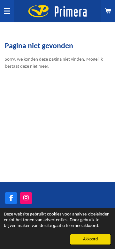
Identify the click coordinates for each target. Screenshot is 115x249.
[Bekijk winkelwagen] (108, 11)
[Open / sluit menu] (7, 11)
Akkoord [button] (90, 239)
